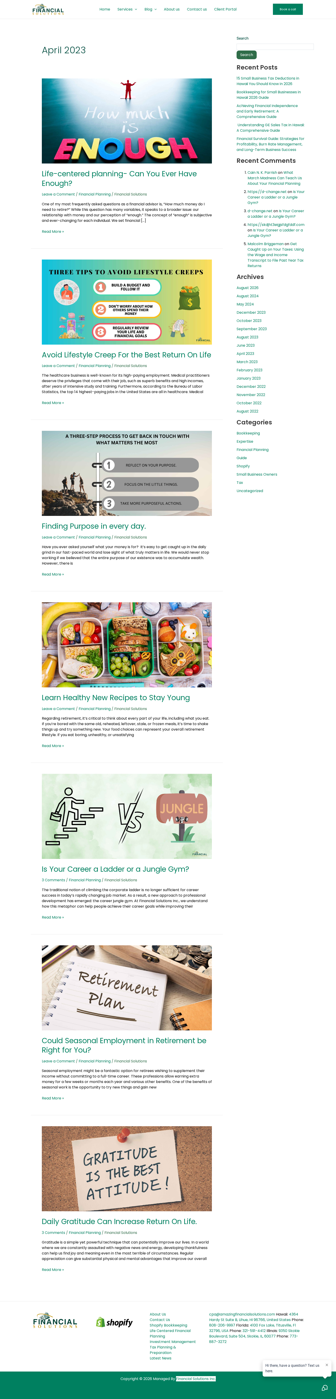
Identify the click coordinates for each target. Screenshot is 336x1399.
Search (243, 38)
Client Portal (225, 9)
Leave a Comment (58, 194)
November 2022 (251, 394)
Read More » (53, 231)
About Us (158, 1314)
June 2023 (246, 345)
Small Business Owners (257, 474)
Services (125, 9)
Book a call (288, 9)
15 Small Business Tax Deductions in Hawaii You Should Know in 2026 (268, 81)
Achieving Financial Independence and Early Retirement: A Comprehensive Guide (267, 111)
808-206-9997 (222, 1325)
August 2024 (248, 296)
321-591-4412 (254, 1330)
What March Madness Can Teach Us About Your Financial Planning (275, 178)
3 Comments (53, 880)
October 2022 (249, 403)
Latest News (160, 1358)
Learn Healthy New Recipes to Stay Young (116, 697)
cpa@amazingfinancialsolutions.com (242, 1314)
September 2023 (252, 329)
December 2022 (251, 386)
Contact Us (160, 1319)
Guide (242, 458)
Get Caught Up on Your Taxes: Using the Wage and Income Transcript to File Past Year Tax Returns (276, 254)
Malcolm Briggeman (266, 244)
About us (172, 9)
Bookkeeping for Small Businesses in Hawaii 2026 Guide (269, 94)
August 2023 (247, 337)
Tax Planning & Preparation (163, 1350)
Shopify (243, 466)
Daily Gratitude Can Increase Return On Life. (119, 1221)
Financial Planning (95, 194)
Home (104, 9)
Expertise (245, 441)
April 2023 (245, 353)
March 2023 (247, 361)
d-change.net (260, 211)
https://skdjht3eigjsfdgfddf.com (276, 224)
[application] (135, 9)
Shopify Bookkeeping (168, 1325)
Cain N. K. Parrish (262, 172)
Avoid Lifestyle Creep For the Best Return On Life (126, 355)
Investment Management (173, 1341)
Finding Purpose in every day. (94, 526)
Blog (148, 9)
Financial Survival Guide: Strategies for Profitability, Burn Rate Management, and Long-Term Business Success (270, 144)
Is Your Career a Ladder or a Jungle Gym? (115, 869)
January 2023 (249, 378)
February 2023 (249, 370)
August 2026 (248, 287)
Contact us (197, 9)
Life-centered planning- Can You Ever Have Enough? (119, 178)
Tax (240, 482)
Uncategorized (250, 490)
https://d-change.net (267, 191)
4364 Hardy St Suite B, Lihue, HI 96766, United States (253, 1317)
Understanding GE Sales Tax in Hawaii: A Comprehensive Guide (270, 127)
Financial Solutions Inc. (196, 1378)
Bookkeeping (248, 433)
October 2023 (249, 320)
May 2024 (245, 304)
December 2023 (251, 312)
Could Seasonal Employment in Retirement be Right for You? (124, 1045)
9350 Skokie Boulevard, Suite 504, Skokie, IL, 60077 (254, 1333)
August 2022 (247, 411)
